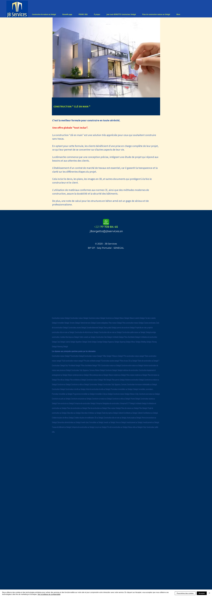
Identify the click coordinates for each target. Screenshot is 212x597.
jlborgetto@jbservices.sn (106, 231)
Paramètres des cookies (185, 593)
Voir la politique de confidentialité (49, 594)
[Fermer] (209, 593)
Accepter (202, 593)
